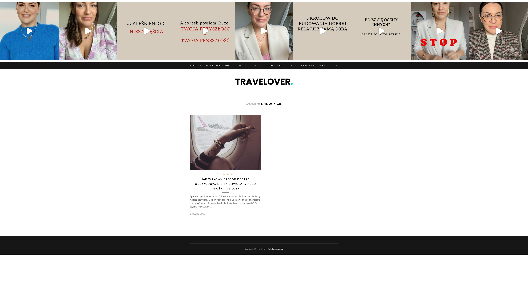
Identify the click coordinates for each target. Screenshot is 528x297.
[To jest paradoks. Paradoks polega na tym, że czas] (146, 31)
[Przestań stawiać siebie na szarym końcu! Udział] (440, 31)
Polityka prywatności (275, 249)
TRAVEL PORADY (225, 174)
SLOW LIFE (240, 65)
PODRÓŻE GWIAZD (275, 65)
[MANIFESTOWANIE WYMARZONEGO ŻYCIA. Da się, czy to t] (88, 31)
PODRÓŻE (194, 65)
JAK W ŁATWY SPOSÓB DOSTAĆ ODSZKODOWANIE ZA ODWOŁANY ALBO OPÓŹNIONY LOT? (225, 184)
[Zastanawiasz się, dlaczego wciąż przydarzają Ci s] (205, 31)
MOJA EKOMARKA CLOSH (218, 65)
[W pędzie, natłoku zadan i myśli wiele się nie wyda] (322, 31)
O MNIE (292, 65)
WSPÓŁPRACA (308, 65)
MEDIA (322, 65)
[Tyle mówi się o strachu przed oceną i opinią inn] (381, 31)
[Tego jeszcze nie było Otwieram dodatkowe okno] (29, 31)
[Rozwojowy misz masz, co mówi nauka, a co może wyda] (498, 31)
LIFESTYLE (256, 65)
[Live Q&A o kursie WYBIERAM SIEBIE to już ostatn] (264, 31)
